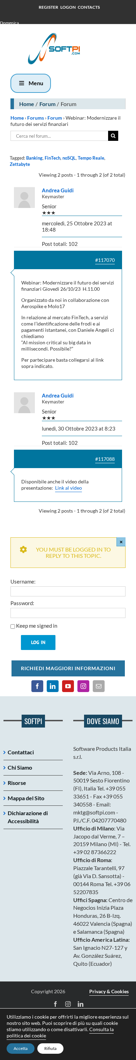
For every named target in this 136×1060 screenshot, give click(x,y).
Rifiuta (50, 1048)
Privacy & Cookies (109, 991)
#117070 (105, 260)
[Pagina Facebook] (37, 686)
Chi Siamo (20, 767)
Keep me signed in (36, 626)
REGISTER (48, 7)
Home (26, 104)
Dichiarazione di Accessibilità (28, 817)
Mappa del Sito (26, 798)
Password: (22, 603)
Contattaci (21, 752)
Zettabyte (20, 164)
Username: (23, 581)
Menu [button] (36, 83)
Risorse (17, 782)
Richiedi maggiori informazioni (68, 668)
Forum (47, 104)
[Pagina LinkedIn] (53, 686)
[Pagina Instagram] (83, 686)
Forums (35, 118)
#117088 (105, 459)
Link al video (68, 488)
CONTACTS (89, 7)
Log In (38, 642)
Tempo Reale (91, 158)
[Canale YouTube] (68, 686)
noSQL (69, 158)
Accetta (21, 1048)
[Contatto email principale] (99, 686)
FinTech (52, 158)
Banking (34, 158)
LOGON (68, 7)
